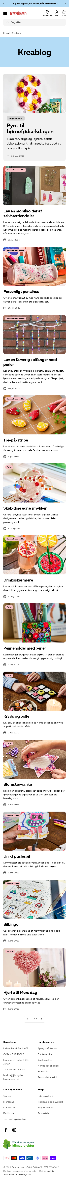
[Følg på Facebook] (5, 1130)
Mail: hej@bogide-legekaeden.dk (13, 1077)
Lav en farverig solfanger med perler (30, 362)
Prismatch (43, 1113)
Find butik (8, 1113)
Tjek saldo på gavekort (50, 1101)
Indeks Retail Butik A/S (15, 1048)
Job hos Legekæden (14, 1119)
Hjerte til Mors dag (20, 992)
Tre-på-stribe (15, 440)
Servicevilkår (9, 1174)
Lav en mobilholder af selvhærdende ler (22, 213)
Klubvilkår (43, 1071)
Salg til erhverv (46, 1107)
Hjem (6, 33)
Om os (7, 1095)
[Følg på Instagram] (14, 1130)
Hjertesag (8, 1101)
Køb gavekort (45, 1095)
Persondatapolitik (48, 1077)
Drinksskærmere (18, 580)
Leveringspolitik (25, 1174)
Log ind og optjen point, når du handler (34, 3)
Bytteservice (45, 1054)
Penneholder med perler (24, 648)
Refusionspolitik (46, 1171)
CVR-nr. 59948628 (13, 1054)
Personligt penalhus (21, 291)
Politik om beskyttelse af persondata (19, 1171)
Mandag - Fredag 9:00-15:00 (16, 1061)
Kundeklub (9, 1107)
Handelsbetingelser (48, 1065)
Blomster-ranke (17, 784)
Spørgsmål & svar (47, 1048)
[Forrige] (4, 3)
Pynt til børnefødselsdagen (30, 128)
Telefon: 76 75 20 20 (14, 1069)
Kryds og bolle (16, 716)
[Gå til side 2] (41, 1019)
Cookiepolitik (45, 1059)
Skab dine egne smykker (25, 508)
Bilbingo (10, 924)
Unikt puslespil (16, 856)
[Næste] (65, 3)
